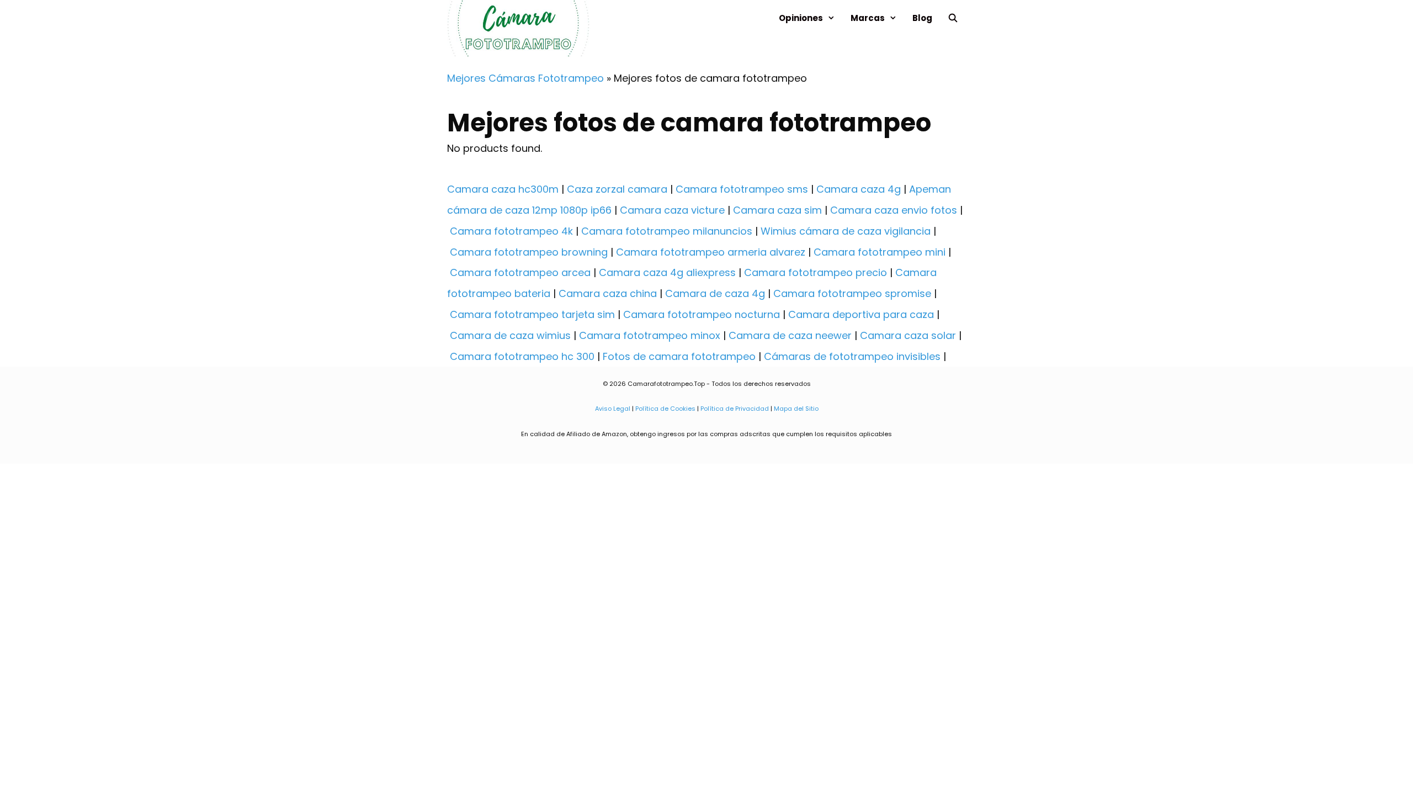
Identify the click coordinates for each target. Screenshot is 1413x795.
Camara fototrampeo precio (815, 272)
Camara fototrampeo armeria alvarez (710, 252)
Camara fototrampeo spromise (852, 293)
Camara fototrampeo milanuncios (666, 231)
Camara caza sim (777, 210)
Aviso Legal (612, 408)
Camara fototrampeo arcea (520, 272)
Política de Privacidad (734, 408)
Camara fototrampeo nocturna (701, 314)
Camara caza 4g (858, 189)
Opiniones (801, 18)
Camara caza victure (672, 210)
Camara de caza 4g (715, 293)
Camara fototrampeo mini (879, 252)
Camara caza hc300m (503, 189)
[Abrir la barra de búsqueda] (953, 18)
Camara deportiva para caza (861, 314)
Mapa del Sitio (795, 408)
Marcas (868, 18)
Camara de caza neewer (790, 335)
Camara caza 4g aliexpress (667, 272)
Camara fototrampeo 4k (511, 231)
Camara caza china (608, 293)
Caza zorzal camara (617, 189)
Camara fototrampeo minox (649, 335)
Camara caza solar (908, 335)
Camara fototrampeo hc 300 (522, 356)
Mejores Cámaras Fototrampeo (525, 78)
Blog (922, 18)
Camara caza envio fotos (893, 210)
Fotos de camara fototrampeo (679, 356)
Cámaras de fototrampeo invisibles (852, 356)
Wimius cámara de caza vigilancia (846, 231)
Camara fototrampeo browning (529, 252)
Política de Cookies (665, 408)
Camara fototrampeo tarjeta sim (532, 314)
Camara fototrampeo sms (742, 189)
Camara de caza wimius (510, 335)
